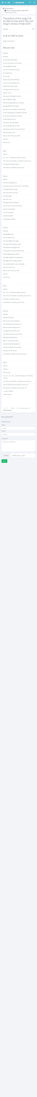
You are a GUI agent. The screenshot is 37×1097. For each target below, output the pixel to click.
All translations (9, 8)
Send (4, 461)
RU (6, 2)
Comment (5, 438)
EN (9, 2)
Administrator (7, 410)
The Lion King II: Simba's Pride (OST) (17, 10)
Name (3, 425)
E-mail (3, 431)
